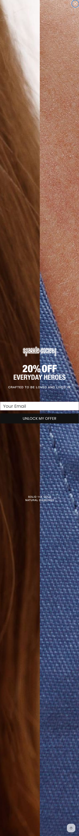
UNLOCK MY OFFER (39, 418)
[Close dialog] (75, 3)
